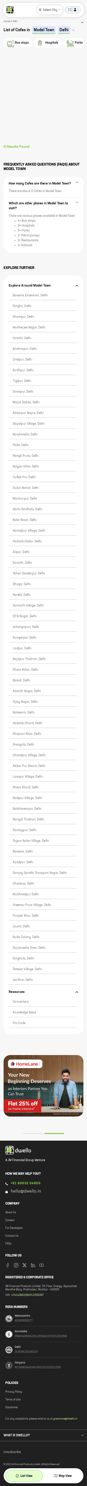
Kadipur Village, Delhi (27, 798)
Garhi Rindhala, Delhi (27, 509)
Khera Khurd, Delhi (26, 787)
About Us (10, 1212)
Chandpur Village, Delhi (29, 755)
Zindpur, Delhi (22, 359)
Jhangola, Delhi (23, 744)
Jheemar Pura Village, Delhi (32, 905)
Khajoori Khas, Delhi (27, 734)
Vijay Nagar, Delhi (25, 701)
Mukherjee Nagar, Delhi (29, 327)
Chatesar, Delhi (23, 883)
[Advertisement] (43, 98)
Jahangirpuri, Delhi (26, 627)
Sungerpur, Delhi (24, 637)
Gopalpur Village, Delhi (28, 423)
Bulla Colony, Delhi (26, 937)
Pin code (19, 1023)
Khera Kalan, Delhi (25, 669)
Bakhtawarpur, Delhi (27, 808)
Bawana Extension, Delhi (30, 295)
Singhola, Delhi (23, 958)
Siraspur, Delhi (23, 391)
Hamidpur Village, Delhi (29, 530)
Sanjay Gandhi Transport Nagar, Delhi (39, 873)
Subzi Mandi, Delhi (26, 488)
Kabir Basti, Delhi (25, 520)
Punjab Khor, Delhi (26, 915)
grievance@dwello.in (65, 1419)
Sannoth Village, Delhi (28, 605)
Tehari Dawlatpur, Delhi (29, 573)
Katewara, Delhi (23, 712)
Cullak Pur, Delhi (24, 477)
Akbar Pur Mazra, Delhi (29, 766)
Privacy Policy (13, 1392)
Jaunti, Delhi (21, 926)
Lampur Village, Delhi (28, 776)
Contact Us (12, 1236)
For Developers (14, 1228)
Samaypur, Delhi (24, 830)
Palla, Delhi (20, 445)
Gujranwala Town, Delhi (29, 947)
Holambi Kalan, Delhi (27, 541)
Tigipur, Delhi (22, 381)
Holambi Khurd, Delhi (27, 723)
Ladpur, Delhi (22, 648)
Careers (9, 1220)
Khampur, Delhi (23, 316)
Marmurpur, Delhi (25, 498)
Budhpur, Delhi (23, 370)
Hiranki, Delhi (22, 338)
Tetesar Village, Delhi (27, 969)
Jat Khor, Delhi (23, 980)
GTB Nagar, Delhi (24, 616)
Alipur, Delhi (21, 552)
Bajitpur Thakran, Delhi (29, 659)
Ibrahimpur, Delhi (25, 348)
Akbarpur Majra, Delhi (28, 413)
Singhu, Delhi (22, 306)
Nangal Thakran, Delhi (28, 819)
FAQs (8, 1243)
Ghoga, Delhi (22, 584)
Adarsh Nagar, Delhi (27, 691)
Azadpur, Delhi (23, 862)
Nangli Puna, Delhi (26, 455)
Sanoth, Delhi (22, 562)
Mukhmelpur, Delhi (26, 894)
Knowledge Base (24, 1012)
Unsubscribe (12, 1452)
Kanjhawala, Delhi (25, 434)
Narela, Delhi (22, 594)
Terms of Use (13, 1399)
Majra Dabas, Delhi (26, 402)
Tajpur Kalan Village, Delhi (31, 840)
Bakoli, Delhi (21, 680)
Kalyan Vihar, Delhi (26, 466)
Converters (21, 1001)
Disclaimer (11, 1407)
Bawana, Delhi (23, 851)
